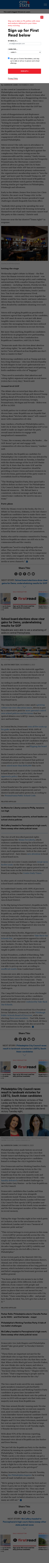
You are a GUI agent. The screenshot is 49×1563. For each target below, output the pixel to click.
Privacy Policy (13, 78)
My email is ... (13, 40)
